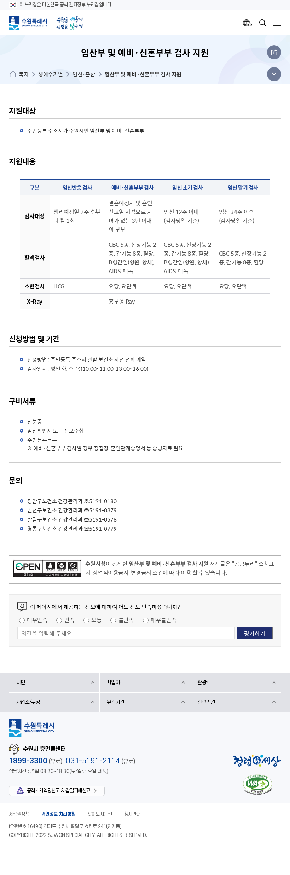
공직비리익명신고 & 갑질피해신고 (58, 790)
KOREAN (247, 22)
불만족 (126, 619)
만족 (69, 619)
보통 (96, 619)
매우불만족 (163, 619)
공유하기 (274, 52)
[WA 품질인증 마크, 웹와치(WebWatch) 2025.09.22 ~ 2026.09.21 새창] (257, 785)
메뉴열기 (277, 23)
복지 (24, 74)
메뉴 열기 (272, 74)
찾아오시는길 (99, 814)
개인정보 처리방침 (58, 814)
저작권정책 (19, 814)
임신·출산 (83, 74)
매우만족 (37, 619)
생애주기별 (50, 74)
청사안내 (132, 814)
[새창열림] (47, 569)
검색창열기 (262, 22)
